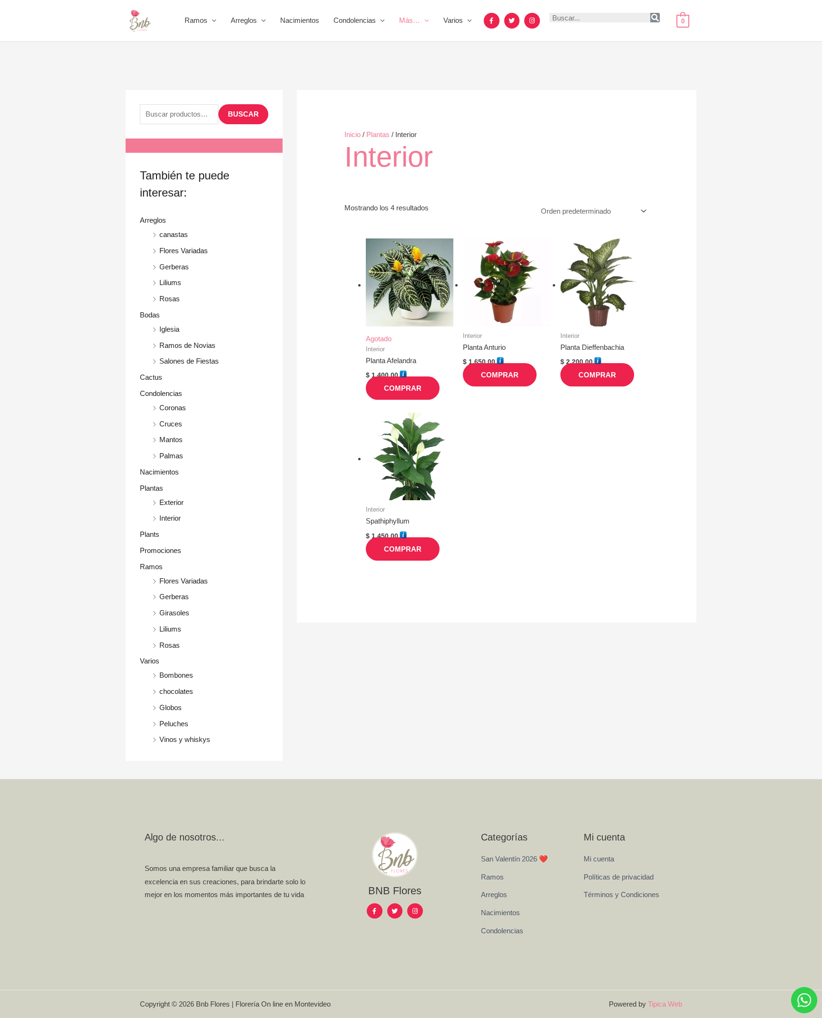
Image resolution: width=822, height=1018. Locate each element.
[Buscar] (655, 17)
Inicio (352, 134)
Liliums (170, 282)
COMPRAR (402, 388)
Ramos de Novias (187, 345)
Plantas (151, 488)
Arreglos (244, 20)
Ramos (196, 20)
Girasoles (174, 613)
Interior (170, 518)
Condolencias (354, 20)
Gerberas (174, 267)
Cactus (151, 377)
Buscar (243, 114)
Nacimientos (299, 20)
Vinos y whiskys (184, 739)
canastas (173, 234)
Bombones (176, 675)
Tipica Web (665, 1004)
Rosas (169, 299)
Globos (170, 707)
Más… (409, 20)
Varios (453, 20)
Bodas (150, 315)
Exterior (171, 502)
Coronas (172, 408)
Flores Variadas (183, 251)
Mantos (171, 439)
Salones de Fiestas (189, 361)
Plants (149, 534)
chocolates (176, 691)
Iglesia (169, 329)
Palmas (171, 456)
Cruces (170, 424)
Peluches (173, 724)
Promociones (160, 550)
